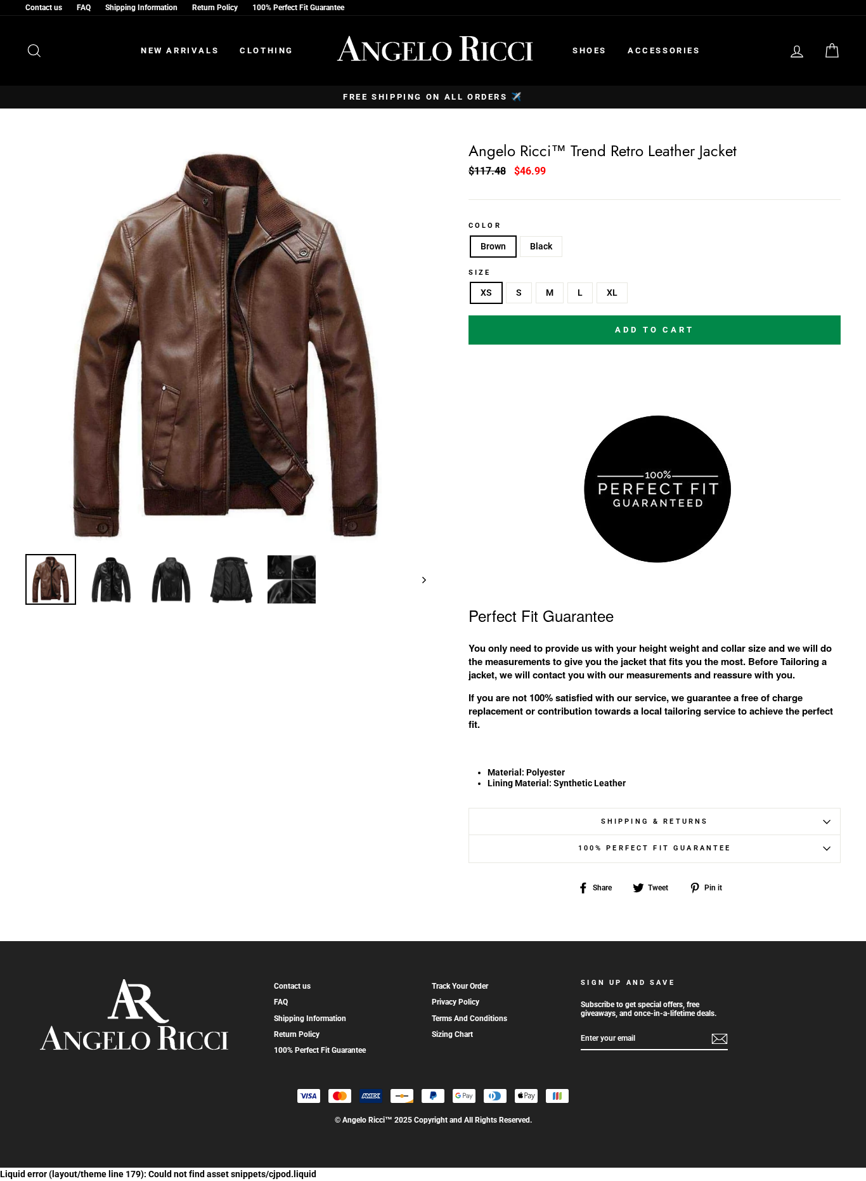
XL (612, 292)
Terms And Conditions (469, 1018)
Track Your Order (460, 986)
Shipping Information (141, 7)
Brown (493, 246)
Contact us (43, 7)
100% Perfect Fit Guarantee (298, 7)
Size (480, 273)
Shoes (589, 50)
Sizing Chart (452, 1034)
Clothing (267, 50)
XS (486, 292)
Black (541, 246)
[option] (433, 97)
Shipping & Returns (655, 821)
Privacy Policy (455, 1002)
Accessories (664, 50)
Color (485, 226)
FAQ (84, 7)
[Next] (418, 579)
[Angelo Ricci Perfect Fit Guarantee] (655, 559)
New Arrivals (180, 50)
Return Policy (215, 7)
